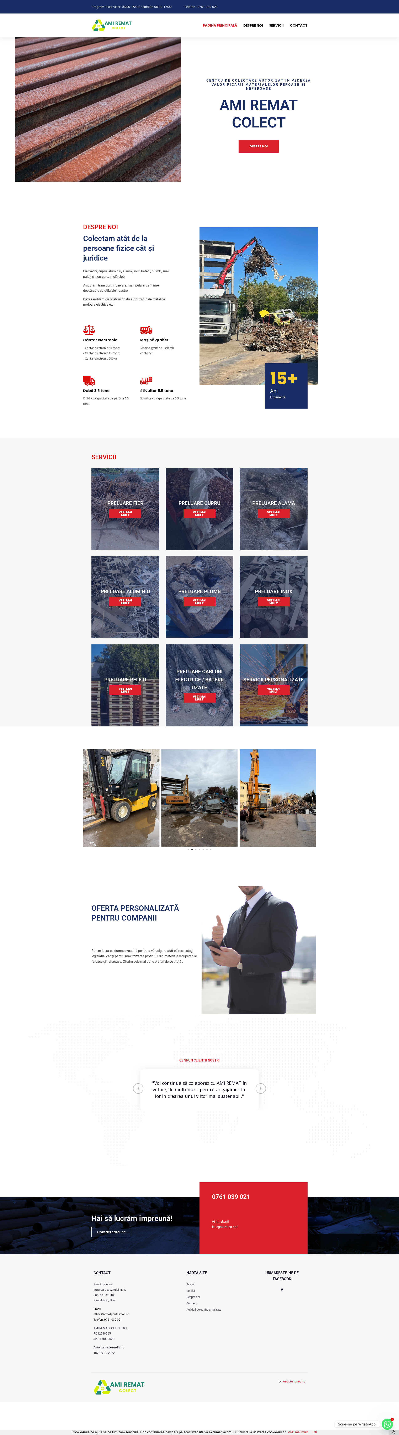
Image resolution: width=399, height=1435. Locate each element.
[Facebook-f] (282, 1322)
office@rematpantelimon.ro (111, 1347)
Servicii (276, 25)
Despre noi (253, 25)
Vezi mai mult (298, 1432)
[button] (188, 849)
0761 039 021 (113, 1352)
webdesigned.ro (294, 1414)
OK (315, 1432)
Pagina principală (220, 25)
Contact (299, 25)
